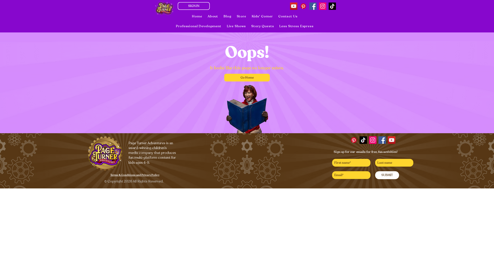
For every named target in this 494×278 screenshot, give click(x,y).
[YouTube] (293, 6)
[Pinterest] (303, 6)
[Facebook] (313, 6)
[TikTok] (332, 6)
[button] (236, 26)
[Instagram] (322, 6)
